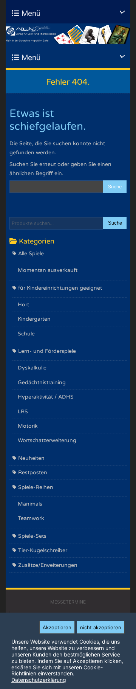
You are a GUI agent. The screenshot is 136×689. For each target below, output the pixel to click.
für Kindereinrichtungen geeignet (60, 288)
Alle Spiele (31, 253)
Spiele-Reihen (35, 487)
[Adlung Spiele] (68, 34)
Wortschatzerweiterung (47, 440)
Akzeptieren (57, 627)
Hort (23, 304)
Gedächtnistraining (42, 382)
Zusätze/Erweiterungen (47, 565)
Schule (26, 334)
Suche (115, 223)
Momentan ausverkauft (47, 270)
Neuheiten (31, 458)
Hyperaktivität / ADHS (46, 397)
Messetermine (68, 602)
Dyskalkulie (32, 368)
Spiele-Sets (32, 536)
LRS (23, 411)
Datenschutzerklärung (38, 680)
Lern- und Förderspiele (47, 351)
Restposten (32, 472)
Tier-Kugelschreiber (42, 550)
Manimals (30, 504)
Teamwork (31, 518)
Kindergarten (34, 319)
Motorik (28, 426)
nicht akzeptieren (100, 627)
